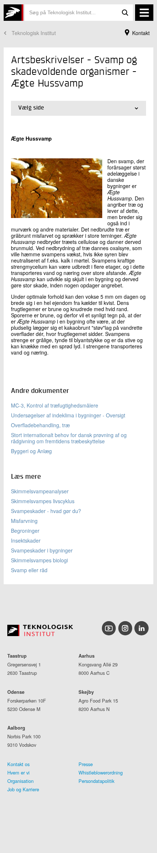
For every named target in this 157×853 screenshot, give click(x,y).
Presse (85, 764)
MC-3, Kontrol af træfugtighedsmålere (54, 405)
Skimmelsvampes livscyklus (42, 501)
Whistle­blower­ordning (100, 772)
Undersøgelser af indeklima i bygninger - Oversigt (68, 415)
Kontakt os (18, 764)
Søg (125, 12)
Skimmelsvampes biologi (39, 560)
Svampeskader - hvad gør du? (46, 511)
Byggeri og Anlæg (31, 451)
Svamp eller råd (29, 570)
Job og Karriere (23, 789)
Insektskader (26, 540)
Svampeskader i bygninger (42, 550)
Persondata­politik (96, 780)
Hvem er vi (18, 772)
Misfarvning (24, 520)
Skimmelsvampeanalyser (40, 491)
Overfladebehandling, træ (40, 425)
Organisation (20, 780)
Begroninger (25, 530)
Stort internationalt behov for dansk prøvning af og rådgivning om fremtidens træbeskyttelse (69, 438)
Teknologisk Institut (34, 33)
